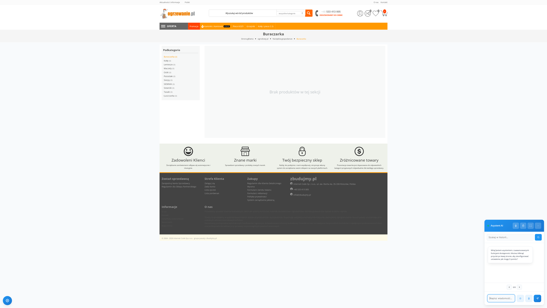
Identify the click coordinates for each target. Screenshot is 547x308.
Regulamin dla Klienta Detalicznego (264, 183)
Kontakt (165, 215)
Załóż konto (210, 186)
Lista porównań (212, 193)
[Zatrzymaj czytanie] (520, 298)
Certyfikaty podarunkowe (172, 218)
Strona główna (247, 39)
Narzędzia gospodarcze (282, 39)
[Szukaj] (309, 13)
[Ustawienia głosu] (516, 226)
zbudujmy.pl (211, 238)
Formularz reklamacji (257, 193)
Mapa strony (167, 225)
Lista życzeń (210, 190)
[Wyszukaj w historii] (538, 237)
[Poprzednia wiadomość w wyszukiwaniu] (509, 287)
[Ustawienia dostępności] (7, 300)
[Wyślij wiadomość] (537, 298)
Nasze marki (167, 222)
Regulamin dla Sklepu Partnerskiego (179, 186)
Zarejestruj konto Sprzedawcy (176, 183)
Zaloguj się (210, 183)
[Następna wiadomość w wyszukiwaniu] (519, 287)
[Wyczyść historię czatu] (523, 226)
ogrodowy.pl (263, 39)
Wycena (251, 186)
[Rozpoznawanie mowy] (529, 298)
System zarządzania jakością (260, 200)
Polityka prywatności (257, 196)
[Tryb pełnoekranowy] (530, 226)
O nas (164, 211)
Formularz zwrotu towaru (259, 190)
